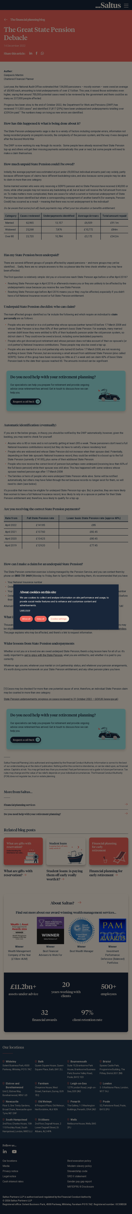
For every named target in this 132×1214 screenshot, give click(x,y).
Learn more (25, 610)
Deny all (40, 618)
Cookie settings (58, 618)
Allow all (26, 618)
